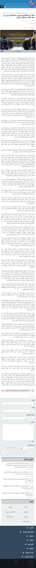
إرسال (5, 452)
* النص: (32, 422)
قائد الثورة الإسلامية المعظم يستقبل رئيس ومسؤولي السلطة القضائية (18, 494)
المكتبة (31, 540)
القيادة (31, 549)
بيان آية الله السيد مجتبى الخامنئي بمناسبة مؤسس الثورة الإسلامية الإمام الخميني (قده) (18, 473)
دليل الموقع (16, 561)
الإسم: (33, 400)
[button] (2, 7)
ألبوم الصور (30, 544)
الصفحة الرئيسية (30, 561)
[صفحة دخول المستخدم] (5, 7)
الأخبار (31, 463)
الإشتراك (31, 563)
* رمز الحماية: (31, 445)
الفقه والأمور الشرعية (28, 532)
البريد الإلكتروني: (30, 415)
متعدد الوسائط (29, 553)
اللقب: (33, 407)
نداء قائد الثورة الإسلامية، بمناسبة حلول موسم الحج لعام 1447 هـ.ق (18, 480)
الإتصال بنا (16, 563)
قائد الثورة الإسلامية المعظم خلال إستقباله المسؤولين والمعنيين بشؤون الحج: (18, 487)
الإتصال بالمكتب (29, 557)
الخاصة (31, 536)
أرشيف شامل (31, 564)
